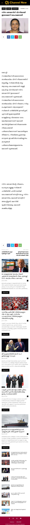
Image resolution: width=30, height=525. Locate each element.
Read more (5, 292)
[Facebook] (8, 37)
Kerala (4, 8)
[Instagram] (13, 518)
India (3, 271)
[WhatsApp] (20, 37)
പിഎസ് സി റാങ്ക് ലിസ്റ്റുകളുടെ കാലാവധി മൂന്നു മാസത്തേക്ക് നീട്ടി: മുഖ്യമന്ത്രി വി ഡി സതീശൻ (18, 502)
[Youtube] (20, 518)
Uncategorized (15, 8)
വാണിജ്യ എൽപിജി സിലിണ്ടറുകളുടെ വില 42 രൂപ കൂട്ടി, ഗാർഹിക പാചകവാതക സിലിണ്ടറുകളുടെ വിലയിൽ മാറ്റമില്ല (18, 462)
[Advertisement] (15, 56)
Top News (8, 8)
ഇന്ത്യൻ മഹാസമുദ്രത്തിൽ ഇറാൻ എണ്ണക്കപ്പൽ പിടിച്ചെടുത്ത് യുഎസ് (17, 486)
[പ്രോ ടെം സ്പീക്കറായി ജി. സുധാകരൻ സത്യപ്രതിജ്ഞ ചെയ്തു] (6, 495)
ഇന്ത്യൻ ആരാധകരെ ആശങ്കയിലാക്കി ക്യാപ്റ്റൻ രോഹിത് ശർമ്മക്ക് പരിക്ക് (22, 253)
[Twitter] (12, 37)
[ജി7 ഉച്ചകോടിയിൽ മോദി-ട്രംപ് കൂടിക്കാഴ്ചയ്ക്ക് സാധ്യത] (15, 345)
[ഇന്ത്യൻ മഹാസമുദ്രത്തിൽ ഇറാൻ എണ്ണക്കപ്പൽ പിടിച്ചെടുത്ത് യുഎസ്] (15, 421)
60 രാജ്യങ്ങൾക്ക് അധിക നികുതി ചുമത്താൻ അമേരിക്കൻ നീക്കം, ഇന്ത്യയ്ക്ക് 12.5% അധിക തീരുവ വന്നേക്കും (14, 276)
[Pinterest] (16, 37)
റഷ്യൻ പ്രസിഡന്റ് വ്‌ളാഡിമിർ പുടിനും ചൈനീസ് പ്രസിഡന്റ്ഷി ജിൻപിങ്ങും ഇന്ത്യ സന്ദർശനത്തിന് (14, 392)
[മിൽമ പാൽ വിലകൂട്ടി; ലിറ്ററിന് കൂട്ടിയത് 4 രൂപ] (6, 511)
